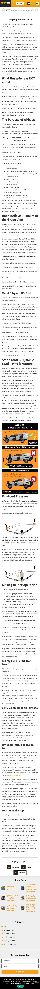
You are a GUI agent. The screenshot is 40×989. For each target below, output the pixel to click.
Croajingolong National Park (11, 887)
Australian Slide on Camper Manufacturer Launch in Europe (32, 887)
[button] (28, 3)
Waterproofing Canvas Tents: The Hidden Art (12, 907)
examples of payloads (14, 775)
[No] (37, 982)
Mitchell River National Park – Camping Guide (31, 897)
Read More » (11, 890)
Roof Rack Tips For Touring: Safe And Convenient (13, 897)
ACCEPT (20, 986)
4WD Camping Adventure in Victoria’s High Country (31, 907)
